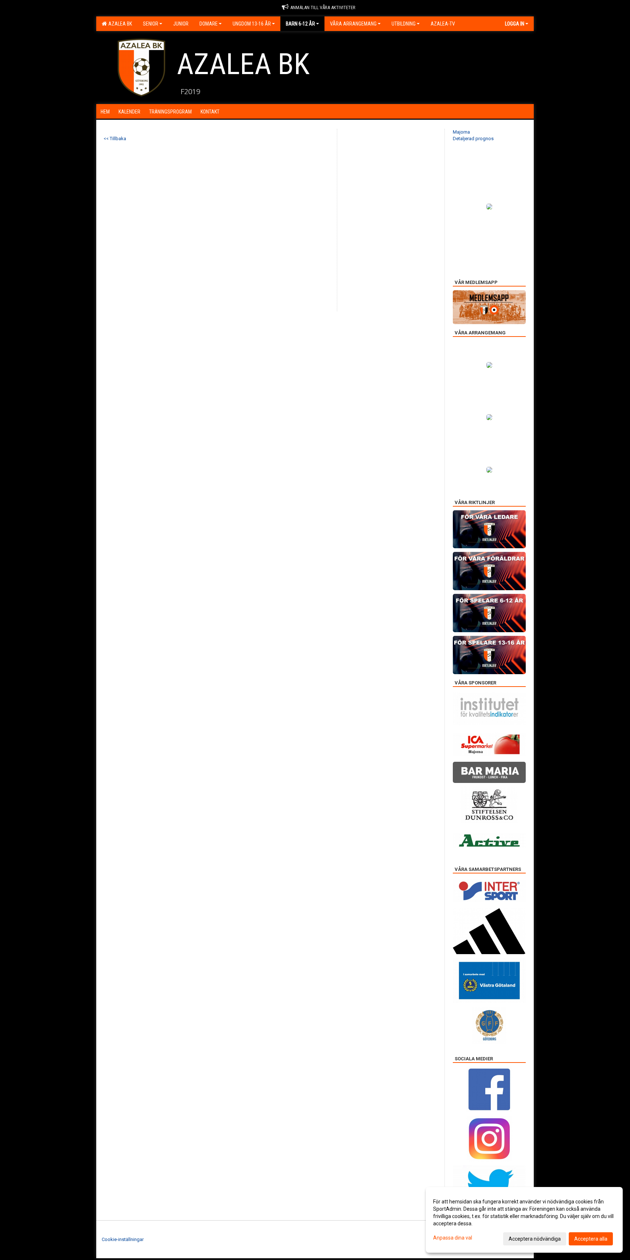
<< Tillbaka (115, 138)
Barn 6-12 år (300, 24)
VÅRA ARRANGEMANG (353, 24)
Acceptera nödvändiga (535, 1239)
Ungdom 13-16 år (252, 24)
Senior (150, 24)
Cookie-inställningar (123, 1239)
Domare (208, 24)
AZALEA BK (119, 24)
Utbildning (404, 24)
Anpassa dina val (452, 1238)
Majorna (461, 132)
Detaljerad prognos (473, 138)
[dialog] (524, 1220)
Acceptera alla (590, 1239)
